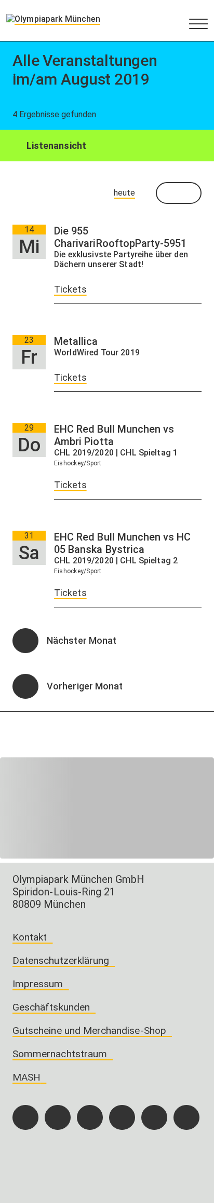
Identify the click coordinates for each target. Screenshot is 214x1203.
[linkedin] (154, 1117)
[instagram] (58, 1117)
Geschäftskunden (51, 1007)
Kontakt (29, 937)
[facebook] (25, 1117)
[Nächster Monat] (25, 640)
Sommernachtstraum (59, 1054)
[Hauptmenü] (198, 23)
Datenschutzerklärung (60, 960)
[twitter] (122, 1117)
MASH (26, 1077)
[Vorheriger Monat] (25, 686)
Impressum (37, 984)
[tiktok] (90, 1117)
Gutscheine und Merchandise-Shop (89, 1030)
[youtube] (186, 1117)
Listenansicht (55, 145)
